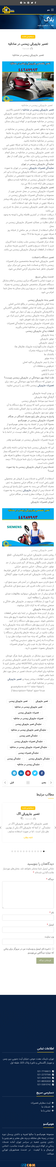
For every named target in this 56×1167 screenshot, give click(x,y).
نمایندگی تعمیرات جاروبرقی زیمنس (28, 741)
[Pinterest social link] (28, 3)
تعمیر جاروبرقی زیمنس (18, 701)
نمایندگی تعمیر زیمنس (28, 735)
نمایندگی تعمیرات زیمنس (28, 753)
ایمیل (50, 925)
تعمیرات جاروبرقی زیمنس (28, 712)
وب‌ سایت (49, 937)
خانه (52, 25)
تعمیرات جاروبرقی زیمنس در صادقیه (28, 718)
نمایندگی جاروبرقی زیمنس (39, 758)
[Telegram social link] (21, 3)
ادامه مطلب (28, 838)
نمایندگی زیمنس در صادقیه (28, 764)
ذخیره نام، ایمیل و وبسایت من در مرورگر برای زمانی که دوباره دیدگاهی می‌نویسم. (29, 951)
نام (51, 913)
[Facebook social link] (35, 3)
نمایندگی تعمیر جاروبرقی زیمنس (28, 724)
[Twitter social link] (32, 3)
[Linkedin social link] (24, 3)
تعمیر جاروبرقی (42, 701)
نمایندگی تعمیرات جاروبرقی (41, 168)
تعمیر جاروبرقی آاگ (28, 814)
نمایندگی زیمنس (13, 758)
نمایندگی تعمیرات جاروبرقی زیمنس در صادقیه (28, 747)
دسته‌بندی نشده (43, 25)
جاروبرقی (27, 490)
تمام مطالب (28, 782)
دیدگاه (50, 879)
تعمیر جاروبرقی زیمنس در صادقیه (28, 707)
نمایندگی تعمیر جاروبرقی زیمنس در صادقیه (28, 730)
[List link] (28, 1071)
